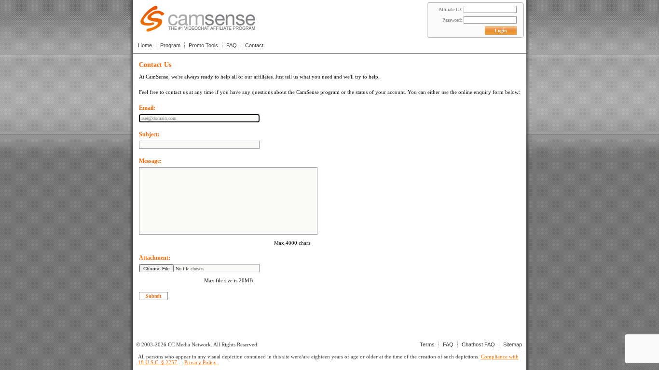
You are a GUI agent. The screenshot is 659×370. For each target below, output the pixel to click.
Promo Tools (203, 45)
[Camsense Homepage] (197, 29)
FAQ (231, 45)
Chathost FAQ (478, 344)
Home (145, 45)
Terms (427, 344)
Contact (254, 45)
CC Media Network (189, 344)
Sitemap (512, 344)
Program (170, 45)
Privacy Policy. (201, 362)
